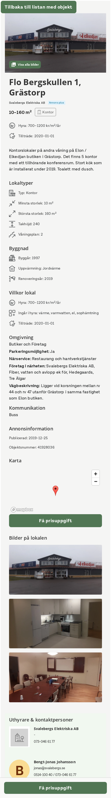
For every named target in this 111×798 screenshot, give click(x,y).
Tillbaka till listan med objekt (39, 7)
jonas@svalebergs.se (49, 768)
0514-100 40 (43, 775)
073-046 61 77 (44, 741)
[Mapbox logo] (22, 510)
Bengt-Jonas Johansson (55, 761)
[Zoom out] (95, 481)
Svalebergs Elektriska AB (56, 728)
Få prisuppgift (55, 521)
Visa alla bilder (28, 65)
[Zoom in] (95, 474)
